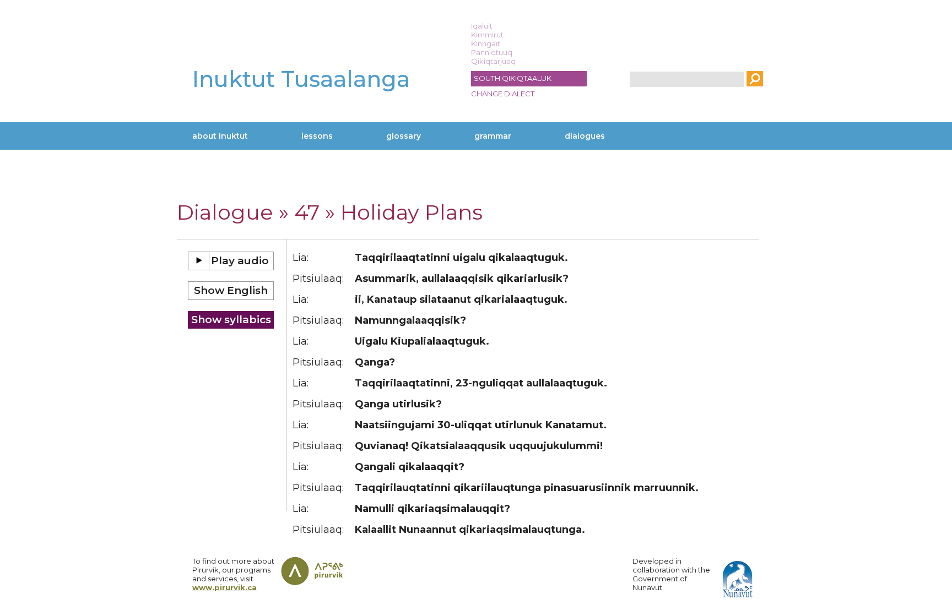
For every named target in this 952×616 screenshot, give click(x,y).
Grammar (492, 136)
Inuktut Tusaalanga (301, 79)
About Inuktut (220, 136)
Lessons (317, 136)
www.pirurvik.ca (224, 587)
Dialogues (585, 136)
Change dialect (502, 93)
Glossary (403, 136)
